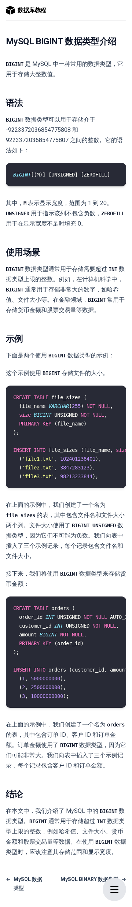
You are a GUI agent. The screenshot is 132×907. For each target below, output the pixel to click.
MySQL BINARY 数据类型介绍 (93, 883)
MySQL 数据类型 (24, 883)
